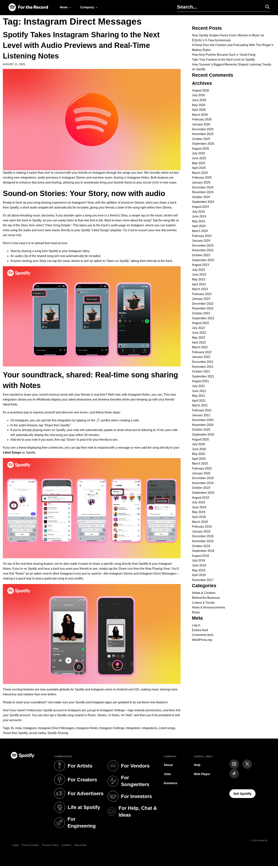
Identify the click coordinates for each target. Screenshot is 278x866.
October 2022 (201, 313)
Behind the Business (206, 597)
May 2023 (198, 279)
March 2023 (200, 289)
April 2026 (199, 109)
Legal (15, 844)
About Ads (80, 844)
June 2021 (199, 391)
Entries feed (200, 630)
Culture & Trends (203, 602)
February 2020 (202, 468)
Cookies (66, 844)
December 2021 (203, 361)
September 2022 (203, 318)
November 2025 (203, 134)
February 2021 (202, 410)
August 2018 (200, 555)
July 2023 (198, 269)
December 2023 (203, 245)
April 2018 (199, 575)
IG (12, 728)
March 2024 (200, 231)
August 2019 (200, 497)
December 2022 (203, 303)
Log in (196, 625)
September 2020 (203, 434)
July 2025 (198, 153)
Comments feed (202, 634)
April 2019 (199, 517)
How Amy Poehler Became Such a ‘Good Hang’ (224, 54)
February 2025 (202, 177)
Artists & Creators (203, 592)
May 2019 (198, 512)
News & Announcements (208, 607)
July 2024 (198, 211)
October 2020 (201, 429)
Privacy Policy (50, 844)
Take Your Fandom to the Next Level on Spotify (223, 59)
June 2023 (199, 274)
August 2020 (200, 439)
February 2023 (202, 294)
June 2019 (199, 507)
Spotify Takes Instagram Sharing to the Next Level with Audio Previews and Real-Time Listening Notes (81, 45)
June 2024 (199, 216)
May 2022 (198, 337)
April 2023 (199, 284)
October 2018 (201, 546)
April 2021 (199, 400)
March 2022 (200, 347)
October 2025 (201, 139)
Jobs (167, 774)
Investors (170, 783)
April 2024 (199, 226)
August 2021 (200, 381)
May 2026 (198, 105)
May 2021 (198, 395)
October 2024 (201, 197)
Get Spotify (244, 794)
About (168, 765)
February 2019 (202, 526)
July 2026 (198, 95)
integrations (149, 728)
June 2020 (199, 449)
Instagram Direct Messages (56, 728)
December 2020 (203, 420)
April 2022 (199, 342)
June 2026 (199, 100)
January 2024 (201, 240)
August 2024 (200, 206)
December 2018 (203, 536)
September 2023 (203, 260)
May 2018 (198, 570)
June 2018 (199, 565)
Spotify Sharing (57, 733)
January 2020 (201, 473)
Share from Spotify (15, 733)
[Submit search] (265, 7)
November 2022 (203, 308)
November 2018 (203, 541)
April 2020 (199, 458)
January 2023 (201, 298)
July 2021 (198, 386)
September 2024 (203, 201)
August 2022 (200, 323)
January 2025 (201, 182)
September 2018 (203, 550)
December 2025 (203, 129)
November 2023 (203, 250)
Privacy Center (30, 844)
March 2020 (200, 463)
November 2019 (203, 483)
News (64, 7)
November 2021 (203, 366)
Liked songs (167, 728)
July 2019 (198, 502)
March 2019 (200, 521)
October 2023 (201, 255)
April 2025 (199, 167)
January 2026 (201, 124)
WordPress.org (202, 639)
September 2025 (203, 143)
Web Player (202, 774)
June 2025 (199, 158)
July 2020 (198, 444)
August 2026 (200, 90)
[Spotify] (28, 7)
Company (87, 7)
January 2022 (201, 356)
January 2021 (201, 415)
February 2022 (202, 352)
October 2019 (201, 487)
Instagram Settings (111, 728)
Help (197, 765)
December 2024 (203, 187)
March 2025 (200, 172)
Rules (196, 612)
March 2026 (200, 114)
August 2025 (200, 148)
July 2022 (198, 328)
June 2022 (199, 332)
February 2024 (202, 235)
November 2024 (203, 192)
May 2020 (198, 453)
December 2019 (203, 478)
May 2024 (198, 221)
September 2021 (203, 376)
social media (37, 733)
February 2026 (202, 119)
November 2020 (203, 424)
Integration (133, 728)
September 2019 (203, 492)
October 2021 (201, 371)
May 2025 (198, 163)
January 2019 (201, 531)
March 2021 (200, 405)
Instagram (29, 728)
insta (18, 728)
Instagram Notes (87, 728)
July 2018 (198, 560)
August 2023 (200, 264)
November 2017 (203, 580)
